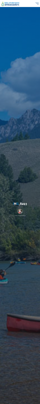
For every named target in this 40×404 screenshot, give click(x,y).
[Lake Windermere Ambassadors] (10, 3)
